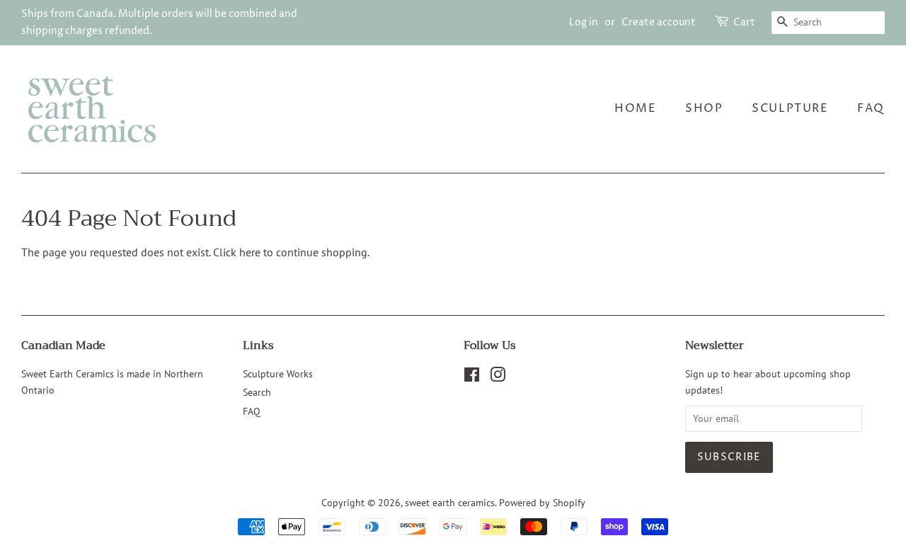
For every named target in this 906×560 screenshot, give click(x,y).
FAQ (871, 108)
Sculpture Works (278, 373)
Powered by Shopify (542, 502)
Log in (583, 22)
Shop (704, 108)
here (249, 252)
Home (635, 108)
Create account (658, 22)
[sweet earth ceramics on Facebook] (472, 377)
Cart (744, 22)
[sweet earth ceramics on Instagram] (497, 377)
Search (257, 392)
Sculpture (790, 108)
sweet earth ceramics (450, 502)
